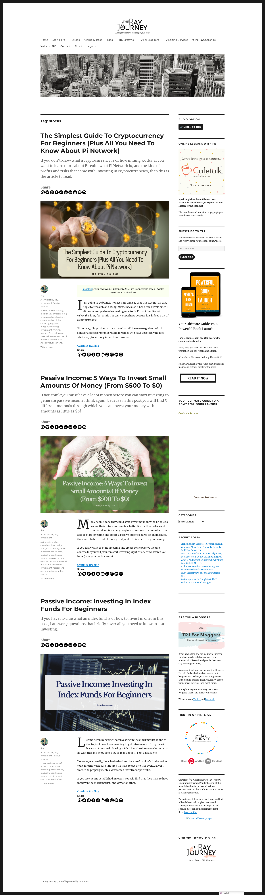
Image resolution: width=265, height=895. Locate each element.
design (59, 545)
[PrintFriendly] (84, 192)
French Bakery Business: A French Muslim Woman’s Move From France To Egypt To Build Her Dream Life (202, 547)
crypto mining (60, 313)
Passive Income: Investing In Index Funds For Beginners (95, 604)
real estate (45, 564)
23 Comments (47, 578)
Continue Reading (88, 345)
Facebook (210, 699)
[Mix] (80, 192)
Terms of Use (190, 812)
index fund (54, 766)
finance (44, 766)
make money (53, 548)
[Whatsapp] (70, 192)
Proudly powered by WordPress (74, 881)
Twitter (197, 699)
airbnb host (54, 542)
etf (60, 763)
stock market (56, 339)
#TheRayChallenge (204, 39)
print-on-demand (58, 561)
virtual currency (55, 343)
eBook (110, 39)
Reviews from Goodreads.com (205, 497)
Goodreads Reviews (188, 413)
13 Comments (47, 783)
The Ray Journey (48, 881)
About (78, 46)
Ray (42, 295)
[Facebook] (43, 192)
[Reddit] (61, 192)
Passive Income (56, 333)
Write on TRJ (48, 46)
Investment (46, 303)
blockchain (46, 313)
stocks (43, 343)
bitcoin (44, 310)
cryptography (47, 320)
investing (54, 326)
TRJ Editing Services (175, 39)
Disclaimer (87, 289)
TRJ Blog (74, 39)
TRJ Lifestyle (126, 39)
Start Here (58, 39)
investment (46, 330)
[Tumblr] (57, 192)
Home (44, 39)
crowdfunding (47, 545)
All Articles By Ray (49, 299)
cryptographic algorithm (52, 317)
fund (42, 548)
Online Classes (93, 39)
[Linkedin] (66, 192)
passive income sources (52, 336)
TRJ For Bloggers (148, 39)
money (44, 333)
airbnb (43, 542)
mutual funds (47, 555)
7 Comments (46, 347)
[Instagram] (75, 192)
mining (56, 330)
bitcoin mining (55, 310)
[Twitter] (47, 192)
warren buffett (55, 779)
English (225, 893)
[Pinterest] (52, 192)
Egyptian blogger (49, 763)
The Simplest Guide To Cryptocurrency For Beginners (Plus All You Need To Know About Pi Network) (102, 143)
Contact (65, 46)
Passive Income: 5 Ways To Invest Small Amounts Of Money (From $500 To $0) (103, 381)
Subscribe (186, 257)
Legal (90, 46)
